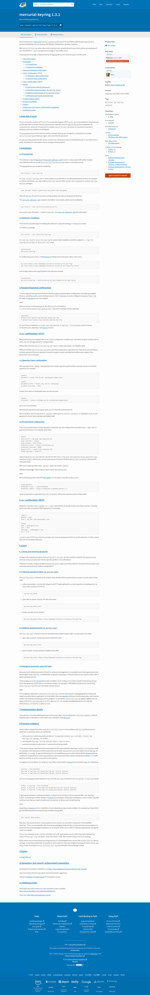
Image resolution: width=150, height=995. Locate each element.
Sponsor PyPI (87, 929)
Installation (26, 62)
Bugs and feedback (87, 921)
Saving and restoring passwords (38, 87)
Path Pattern (47, 478)
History (25, 104)
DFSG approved (113, 135)
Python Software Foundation (74, 956)
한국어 (123, 975)
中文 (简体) (88, 975)
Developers (112, 129)
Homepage (111, 45)
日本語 (49, 975)
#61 (95, 828)
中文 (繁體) (96, 975)
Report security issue (113, 924)
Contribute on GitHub (87, 924)
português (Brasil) (58, 975)
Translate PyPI (87, 926)
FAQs (36, 932)
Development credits (87, 932)
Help (94, 4)
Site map (75, 961)
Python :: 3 (111, 152)
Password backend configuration (34, 70)
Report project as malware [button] (118, 175)
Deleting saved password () (43, 93)
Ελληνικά (74, 975)
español (37, 975)
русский (104, 975)
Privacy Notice (112, 929)
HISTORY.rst (26, 857)
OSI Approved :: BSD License (117, 137)
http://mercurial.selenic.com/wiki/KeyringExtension (37, 891)
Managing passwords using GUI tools (39, 96)
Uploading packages (36, 924)
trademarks (93, 954)
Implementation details (30, 99)
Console (111, 123)
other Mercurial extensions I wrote (39, 895)
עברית (110, 975)
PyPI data (109, 54)
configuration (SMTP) (32, 82)
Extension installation (34, 67)
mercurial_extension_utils (53, 160)
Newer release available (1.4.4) (117, 61)
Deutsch (81, 975)
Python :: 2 (111, 149)
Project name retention (36, 929)
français (43, 975)
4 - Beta (110, 117)
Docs (101, 4)
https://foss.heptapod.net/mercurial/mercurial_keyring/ (67, 869)
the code (67, 718)
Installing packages (35, 921)
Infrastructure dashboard (61, 924)
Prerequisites (31, 64)
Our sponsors (62, 932)
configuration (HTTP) (32, 73)
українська (67, 975)
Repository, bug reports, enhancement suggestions (40, 107)
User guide (36, 926)
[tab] (26, 34)
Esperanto (116, 975)
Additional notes (29, 110)
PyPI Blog (61, 921)
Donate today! (75, 950)
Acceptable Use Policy (112, 932)
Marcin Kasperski (116, 85)
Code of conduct (112, 926)
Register (126, 4)
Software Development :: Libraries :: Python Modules (117, 163)
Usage (25, 84)
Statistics (62, 926)
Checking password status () (43, 90)
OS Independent (113, 143)
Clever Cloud (40, 877)
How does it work (29, 59)
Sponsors (109, 4)
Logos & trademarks (62, 929)
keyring (54, 55)
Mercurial (37, 42)
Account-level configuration (36, 79)
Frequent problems (29, 102)
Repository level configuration (37, 76)
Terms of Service (112, 921)
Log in (118, 4)
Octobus (29, 877)
